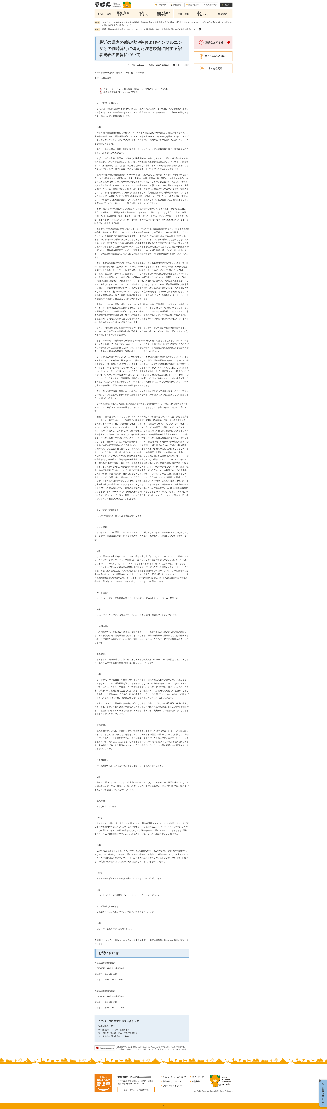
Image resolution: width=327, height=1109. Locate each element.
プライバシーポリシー (172, 1086)
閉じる (320, 1080)
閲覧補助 (177, 5)
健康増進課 (157, 22)
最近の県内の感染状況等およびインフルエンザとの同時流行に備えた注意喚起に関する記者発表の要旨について (150, 29)
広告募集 (196, 1081)
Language (162, 5)
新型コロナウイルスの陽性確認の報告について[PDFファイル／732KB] (135, 89)
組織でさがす (211, 5)
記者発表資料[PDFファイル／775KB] (120, 92)
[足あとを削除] (200, 29)
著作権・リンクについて (173, 1081)
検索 (227, 5)
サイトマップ (198, 1077)
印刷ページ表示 (182, 65)
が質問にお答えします (323, 1094)
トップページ (108, 22)
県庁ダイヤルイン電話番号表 (136, 1090)
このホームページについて (174, 1077)
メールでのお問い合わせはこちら (113, 1036)
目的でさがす (193, 5)
